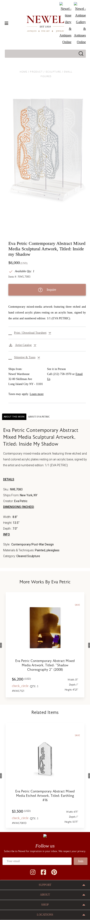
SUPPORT (45, 884)
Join (80, 861)
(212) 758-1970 (62, 374)
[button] (47, 333)
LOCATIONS (45, 914)
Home (23, 71)
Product (36, 71)
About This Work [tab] (14, 416)
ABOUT (45, 894)
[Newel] (45, 835)
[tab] (38, 417)
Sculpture (53, 71)
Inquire (51, 289)
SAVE (77, 605)
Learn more (37, 394)
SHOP (45, 904)
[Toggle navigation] (6, 23)
